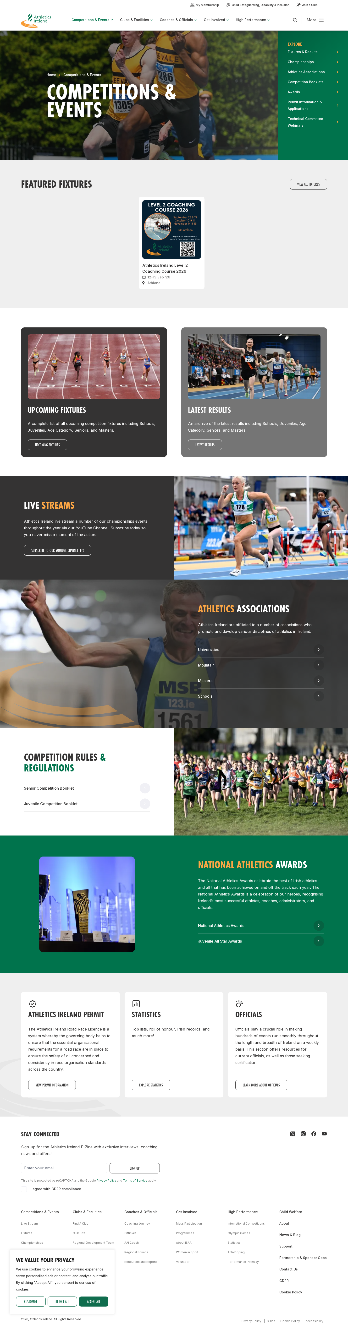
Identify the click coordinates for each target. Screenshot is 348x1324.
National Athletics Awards (221, 925)
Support (286, 1246)
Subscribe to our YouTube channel (54, 550)
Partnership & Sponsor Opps (303, 1258)
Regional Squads (136, 1252)
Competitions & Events (82, 75)
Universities (208, 649)
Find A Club (80, 1223)
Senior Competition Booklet (49, 788)
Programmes (185, 1233)
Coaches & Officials (141, 1212)
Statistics (234, 1242)
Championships (32, 1242)
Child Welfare (290, 1212)
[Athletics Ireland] (36, 20)
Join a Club (310, 5)
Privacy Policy (106, 1180)
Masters (205, 680)
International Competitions (246, 1223)
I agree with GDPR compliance (56, 1189)
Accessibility (314, 1321)
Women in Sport (187, 1252)
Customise (31, 1301)
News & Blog (290, 1235)
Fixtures (26, 1233)
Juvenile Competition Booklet (50, 803)
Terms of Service (135, 1180)
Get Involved (186, 1212)
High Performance (243, 1212)
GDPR (284, 1281)
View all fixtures (308, 184)
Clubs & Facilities (87, 1212)
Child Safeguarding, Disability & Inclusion (260, 5)
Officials (130, 1233)
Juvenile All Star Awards (220, 941)
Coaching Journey (137, 1223)
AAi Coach (131, 1242)
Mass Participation (189, 1223)
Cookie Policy (290, 1292)
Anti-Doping (236, 1252)
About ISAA (184, 1242)
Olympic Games (239, 1233)
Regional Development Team (93, 1242)
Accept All (93, 1301)
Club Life (79, 1233)
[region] (62, 1281)
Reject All (62, 1301)
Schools (205, 696)
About (284, 1223)
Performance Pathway (243, 1262)
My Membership (207, 5)
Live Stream (29, 1223)
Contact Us (288, 1269)
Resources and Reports (141, 1262)
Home (51, 75)
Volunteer (182, 1262)
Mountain (206, 665)
